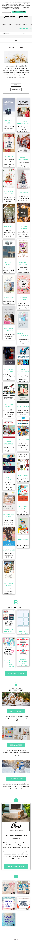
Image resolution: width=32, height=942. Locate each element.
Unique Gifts (23, 406)
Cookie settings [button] (6, 12)
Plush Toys (9, 297)
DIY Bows (9, 156)
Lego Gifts (23, 539)
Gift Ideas (23, 475)
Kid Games (9, 227)
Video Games (23, 440)
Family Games (9, 550)
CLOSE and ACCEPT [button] (19, 12)
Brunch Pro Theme (19, 938)
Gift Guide (23, 193)
